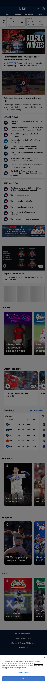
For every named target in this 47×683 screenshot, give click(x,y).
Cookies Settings (23, 672)
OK (23, 679)
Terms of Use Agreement (17, 668)
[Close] (44, 657)
